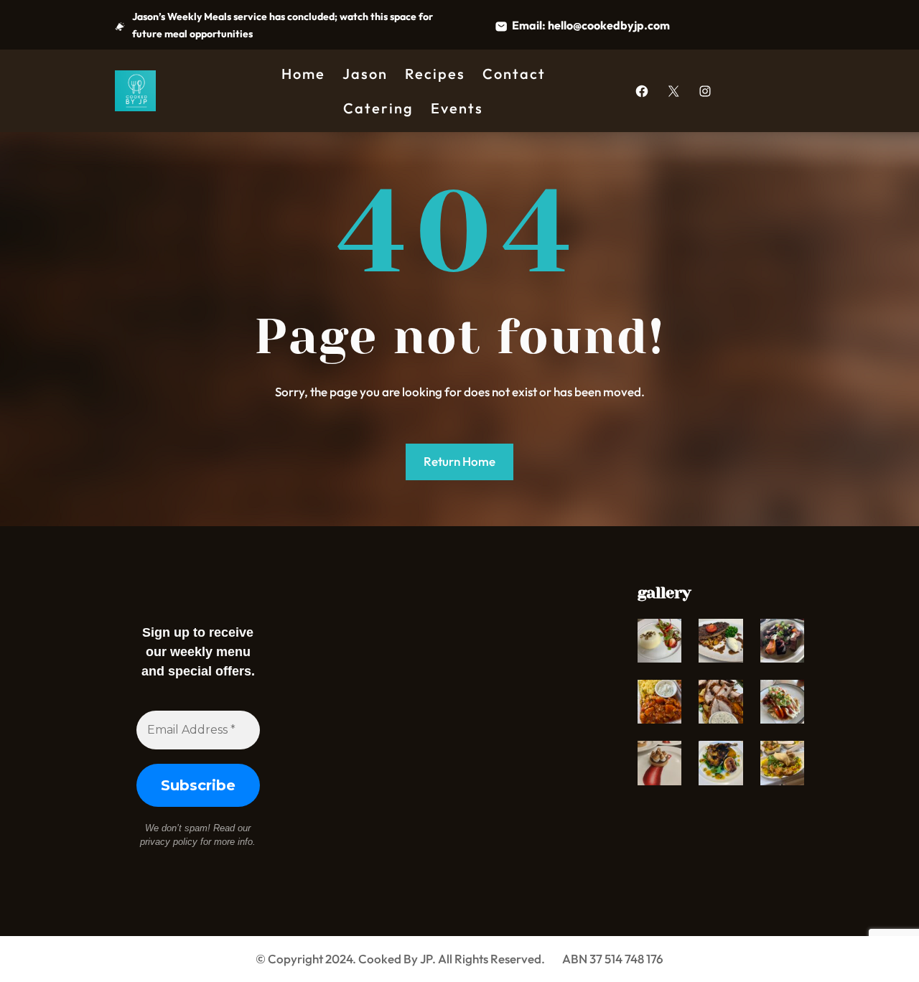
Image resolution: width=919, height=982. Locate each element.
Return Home (459, 461)
